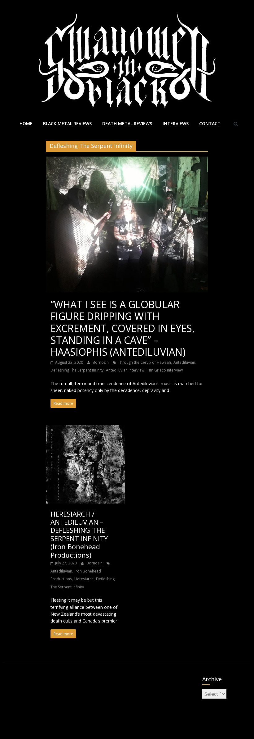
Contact (210, 123)
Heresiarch (84, 579)
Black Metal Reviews (67, 123)
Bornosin (101, 362)
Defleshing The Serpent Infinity (76, 370)
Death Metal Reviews (127, 123)
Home (26, 123)
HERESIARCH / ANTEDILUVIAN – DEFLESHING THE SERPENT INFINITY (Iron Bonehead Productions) (79, 534)
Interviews (176, 123)
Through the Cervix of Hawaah (144, 362)
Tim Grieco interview (165, 370)
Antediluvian (184, 362)
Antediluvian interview (125, 370)
